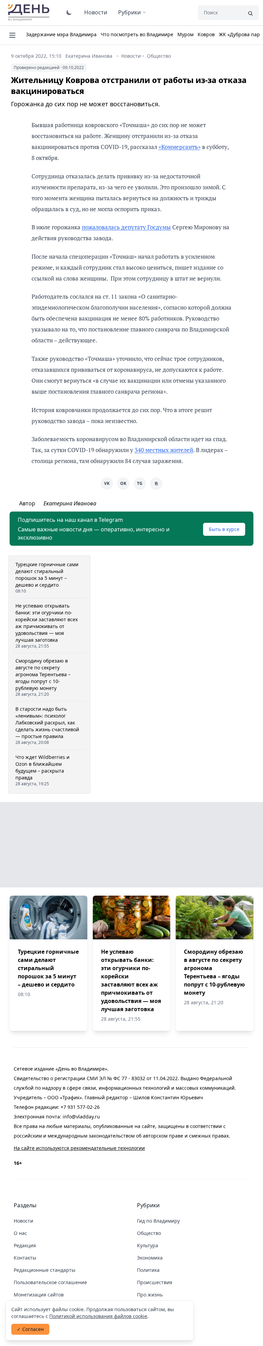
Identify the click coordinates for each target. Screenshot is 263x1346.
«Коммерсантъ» (180, 147)
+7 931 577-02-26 (80, 1107)
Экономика (150, 1257)
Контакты (25, 1257)
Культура (147, 1245)
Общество (159, 56)
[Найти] (250, 12)
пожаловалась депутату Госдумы (126, 227)
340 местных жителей (164, 450)
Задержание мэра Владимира (61, 34)
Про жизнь (150, 1294)
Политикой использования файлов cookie (98, 1316)
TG (139, 483)
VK (107, 483)
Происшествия (154, 1282)
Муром (185, 34)
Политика (148, 1270)
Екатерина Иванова (88, 56)
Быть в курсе (224, 529)
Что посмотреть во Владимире (137, 34)
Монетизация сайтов (39, 1294)
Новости (95, 12)
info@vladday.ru (81, 1116)
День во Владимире (29, 12)
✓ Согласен (30, 1329)
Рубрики (129, 12)
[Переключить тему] (69, 12)
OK (123, 483)
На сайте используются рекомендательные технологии (79, 1148)
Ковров (206, 34)
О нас (20, 1233)
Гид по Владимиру (158, 1221)
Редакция (25, 1245)
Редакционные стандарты (44, 1270)
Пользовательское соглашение (50, 1282)
